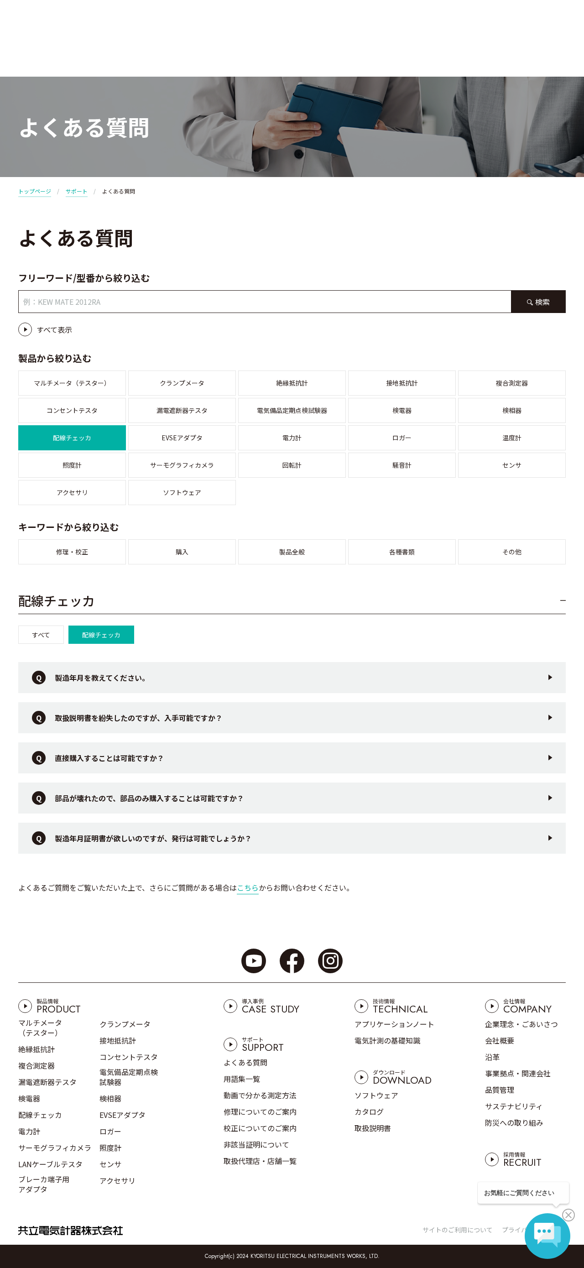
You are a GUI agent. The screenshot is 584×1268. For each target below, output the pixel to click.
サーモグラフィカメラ (182, 465)
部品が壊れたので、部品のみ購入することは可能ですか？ (149, 798)
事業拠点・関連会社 (518, 1073)
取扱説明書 (373, 1128)
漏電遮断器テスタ (182, 410)
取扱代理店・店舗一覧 (260, 1161)
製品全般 (292, 551)
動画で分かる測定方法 (260, 1095)
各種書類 (402, 551)
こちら (248, 887)
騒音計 (402, 465)
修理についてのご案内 (260, 1111)
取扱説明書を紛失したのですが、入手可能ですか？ (139, 717)
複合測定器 (512, 382)
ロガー (402, 437)
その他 (511, 551)
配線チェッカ (72, 437)
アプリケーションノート (394, 1024)
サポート (77, 191)
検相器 (511, 410)
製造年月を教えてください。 (102, 677)
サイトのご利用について (457, 1229)
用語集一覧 (242, 1079)
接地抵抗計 (402, 382)
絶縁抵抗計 (292, 382)
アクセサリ (72, 492)
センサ (511, 465)
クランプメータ (182, 382)
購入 (182, 551)
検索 (542, 301)
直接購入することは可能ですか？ (109, 757)
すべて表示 (54, 329)
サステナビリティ (514, 1106)
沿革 (492, 1057)
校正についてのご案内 (260, 1128)
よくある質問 (245, 1062)
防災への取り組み (514, 1122)
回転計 (292, 465)
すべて (41, 634)
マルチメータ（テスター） (72, 382)
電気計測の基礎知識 (387, 1040)
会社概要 (499, 1040)
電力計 (292, 437)
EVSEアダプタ (182, 437)
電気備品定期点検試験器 (292, 410)
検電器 (402, 410)
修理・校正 (72, 551)
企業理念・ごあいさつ (521, 1024)
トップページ (34, 191)
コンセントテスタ (72, 410)
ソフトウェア (182, 492)
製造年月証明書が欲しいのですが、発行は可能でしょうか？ (153, 838)
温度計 (511, 437)
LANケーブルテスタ (50, 1164)
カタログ (369, 1111)
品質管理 (499, 1090)
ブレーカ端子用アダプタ (43, 1184)
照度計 (72, 465)
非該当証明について (256, 1144)
